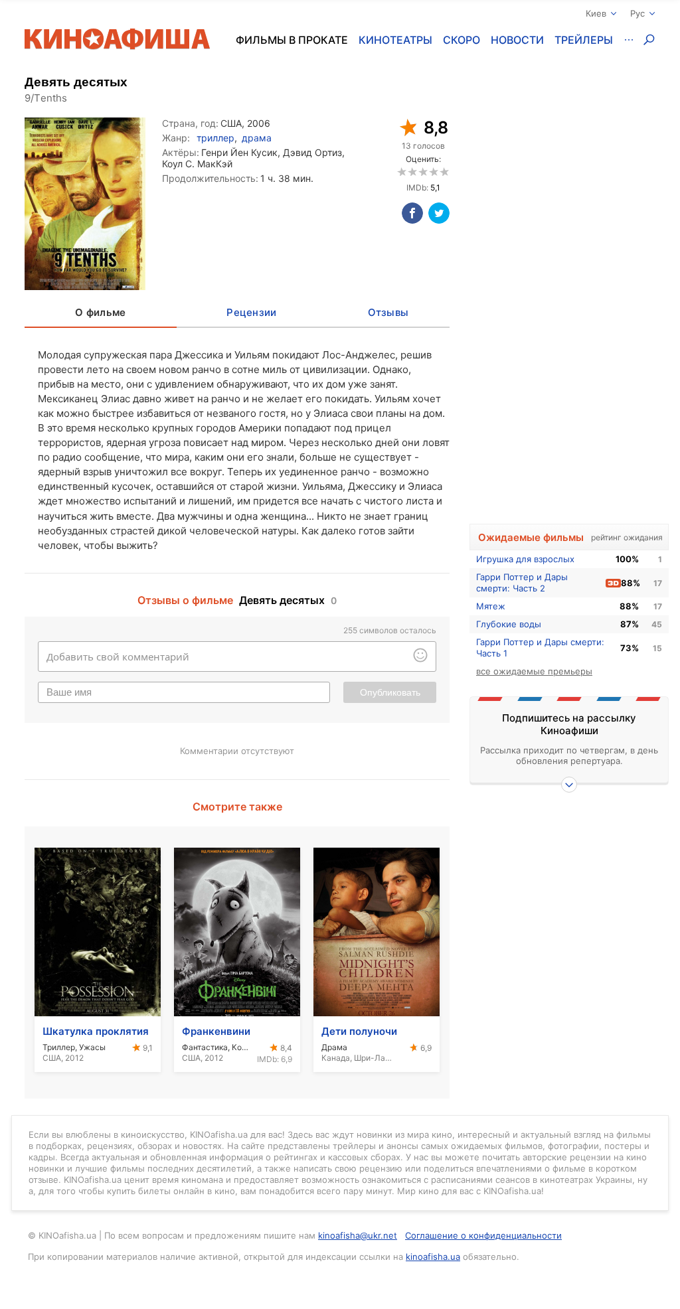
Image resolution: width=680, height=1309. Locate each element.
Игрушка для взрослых (525, 559)
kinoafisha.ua (433, 1256)
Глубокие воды (508, 624)
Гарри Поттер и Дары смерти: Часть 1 (540, 647)
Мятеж (490, 606)
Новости (517, 39)
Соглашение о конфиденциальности (483, 1235)
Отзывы (388, 312)
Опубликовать (390, 692)
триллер (215, 137)
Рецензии (251, 312)
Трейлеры (583, 39)
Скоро (461, 39)
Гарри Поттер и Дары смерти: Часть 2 (522, 582)
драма (257, 137)
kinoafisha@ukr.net (357, 1235)
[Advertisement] (569, 303)
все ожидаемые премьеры (534, 671)
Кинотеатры (395, 39)
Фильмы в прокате (292, 39)
